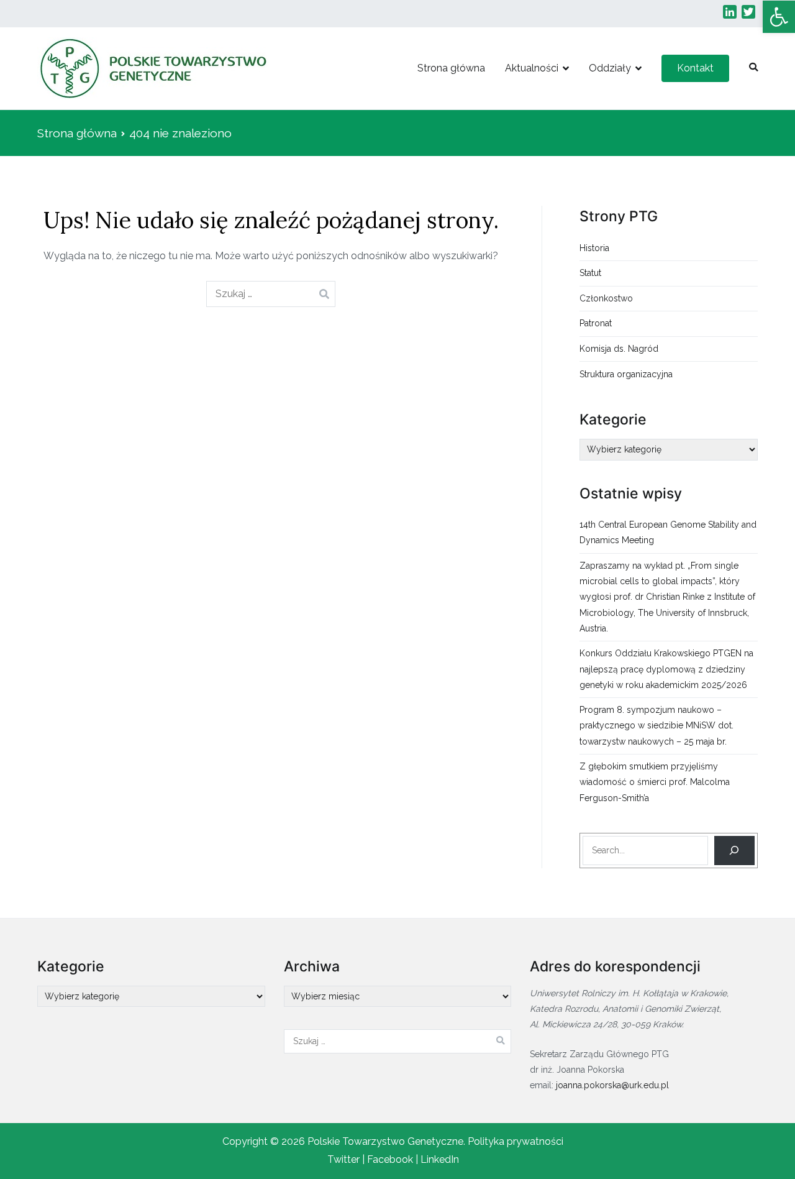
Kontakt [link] (695, 68)
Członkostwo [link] (606, 298)
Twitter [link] (343, 1159)
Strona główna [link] (451, 68)
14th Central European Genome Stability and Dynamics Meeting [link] (667, 532)
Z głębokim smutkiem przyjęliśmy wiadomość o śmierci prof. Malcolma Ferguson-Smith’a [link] (654, 781)
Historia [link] (594, 248)
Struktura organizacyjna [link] (626, 374)
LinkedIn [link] (439, 1159)
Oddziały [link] (610, 68)
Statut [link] (590, 273)
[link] (779, 17)
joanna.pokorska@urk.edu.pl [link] (612, 1085)
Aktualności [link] (531, 68)
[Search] (734, 850)
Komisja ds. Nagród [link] (618, 349)
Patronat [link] (595, 323)
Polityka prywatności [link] (515, 1141)
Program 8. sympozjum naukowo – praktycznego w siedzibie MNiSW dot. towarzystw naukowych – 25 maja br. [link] (656, 725)
